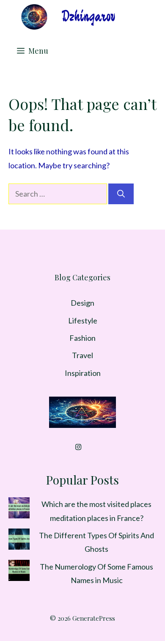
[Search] (121, 194)
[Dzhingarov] (67, 17)
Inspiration (83, 373)
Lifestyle (82, 320)
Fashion (82, 337)
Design (82, 302)
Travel (82, 355)
